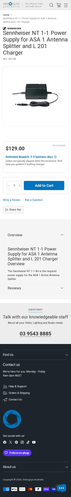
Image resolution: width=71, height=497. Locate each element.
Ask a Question (34, 200)
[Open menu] (66, 5)
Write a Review (11, 200)
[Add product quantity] (19, 185)
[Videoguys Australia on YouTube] (34, 443)
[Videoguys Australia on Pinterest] (16, 443)
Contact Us (15, 399)
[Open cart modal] (58, 5)
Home (6, 15)
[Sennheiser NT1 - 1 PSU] (35, 97)
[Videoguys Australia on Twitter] (10, 443)
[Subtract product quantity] (9, 185)
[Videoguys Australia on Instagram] (22, 443)
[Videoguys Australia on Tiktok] (28, 443)
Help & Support (18, 386)
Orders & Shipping (19, 393)
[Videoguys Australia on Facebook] (5, 443)
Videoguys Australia (33, 479)
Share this (15, 209)
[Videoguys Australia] (24, 5)
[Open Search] (51, 5)
